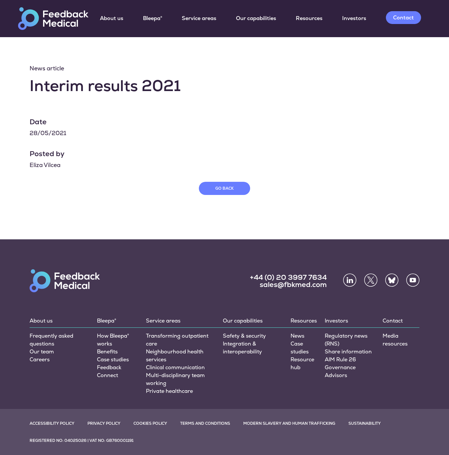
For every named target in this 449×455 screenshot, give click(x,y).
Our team (42, 351)
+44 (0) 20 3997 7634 (288, 277)
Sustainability (364, 423)
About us (111, 18)
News (297, 335)
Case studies (113, 359)
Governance (340, 367)
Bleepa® (152, 18)
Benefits (107, 351)
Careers (40, 359)
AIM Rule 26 (340, 359)
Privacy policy (103, 423)
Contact (403, 17)
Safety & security (244, 335)
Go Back (224, 188)
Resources (309, 18)
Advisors (336, 375)
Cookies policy (150, 423)
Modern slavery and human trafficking (289, 423)
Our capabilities (256, 18)
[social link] (349, 280)
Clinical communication (175, 367)
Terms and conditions (205, 423)
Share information (348, 351)
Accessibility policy (52, 423)
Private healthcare (169, 391)
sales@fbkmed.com (293, 284)
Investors (354, 18)
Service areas (199, 18)
